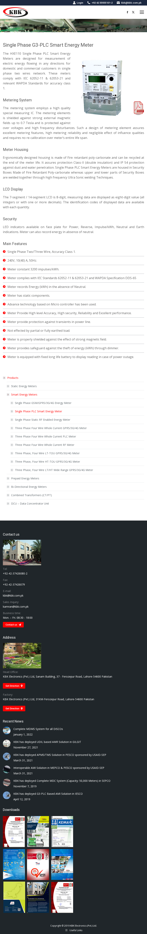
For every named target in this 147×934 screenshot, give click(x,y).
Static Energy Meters (24, 386)
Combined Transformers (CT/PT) (31, 495)
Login (80, 2)
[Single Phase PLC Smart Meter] (102, 87)
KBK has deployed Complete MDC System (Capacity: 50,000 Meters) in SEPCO (61, 781)
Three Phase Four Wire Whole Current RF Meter (44, 445)
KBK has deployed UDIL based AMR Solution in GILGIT (47, 742)
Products (12, 378)
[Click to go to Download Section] (38, 864)
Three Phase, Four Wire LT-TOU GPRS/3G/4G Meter (47, 453)
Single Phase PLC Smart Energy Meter (38, 411)
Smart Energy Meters (24, 394)
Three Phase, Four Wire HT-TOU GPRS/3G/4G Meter (47, 461)
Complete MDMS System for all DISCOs (38, 729)
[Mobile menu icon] (142, 12)
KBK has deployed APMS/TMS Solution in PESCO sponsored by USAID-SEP (59, 755)
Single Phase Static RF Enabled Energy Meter (42, 419)
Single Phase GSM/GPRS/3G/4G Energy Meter (43, 403)
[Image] (139, 108)
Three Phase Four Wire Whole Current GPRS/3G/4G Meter (51, 428)
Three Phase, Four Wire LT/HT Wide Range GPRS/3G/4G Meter (54, 470)
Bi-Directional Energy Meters (29, 487)
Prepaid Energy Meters (25, 478)
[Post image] (7, 730)
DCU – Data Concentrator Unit (30, 503)
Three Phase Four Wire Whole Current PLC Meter (45, 436)
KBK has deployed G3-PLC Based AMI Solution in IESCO (48, 793)
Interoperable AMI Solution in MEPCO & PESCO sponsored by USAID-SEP (58, 768)
